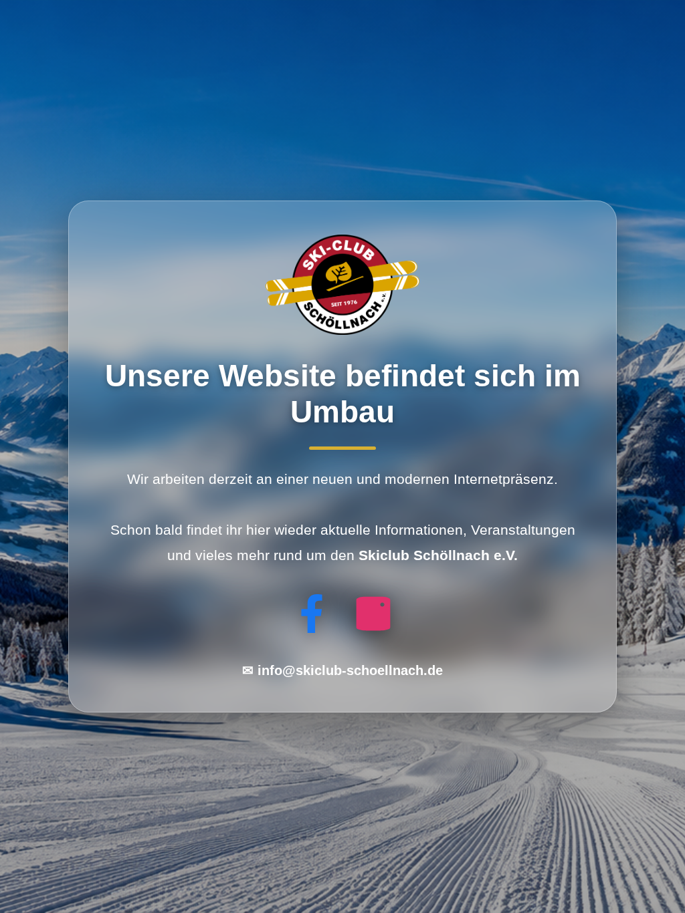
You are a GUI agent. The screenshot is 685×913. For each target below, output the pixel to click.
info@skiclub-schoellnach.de (350, 670)
